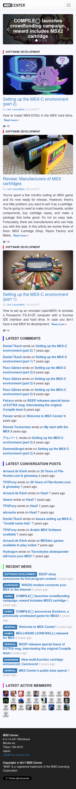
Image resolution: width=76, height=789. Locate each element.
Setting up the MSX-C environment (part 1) (35, 296)
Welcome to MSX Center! (37, 626)
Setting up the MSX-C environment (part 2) (35, 101)
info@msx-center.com (16, 755)
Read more (11, 120)
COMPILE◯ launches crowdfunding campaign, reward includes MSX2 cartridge (38, 28)
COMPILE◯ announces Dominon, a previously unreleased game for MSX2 (36, 613)
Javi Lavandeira (16, 109)
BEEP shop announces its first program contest (29, 576)
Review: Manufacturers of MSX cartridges (32, 180)
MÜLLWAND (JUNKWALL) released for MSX (35, 635)
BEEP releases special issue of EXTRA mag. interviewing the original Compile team (37, 648)
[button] (8, 29)
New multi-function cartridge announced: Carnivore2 (33, 661)
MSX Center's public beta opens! (43, 670)
